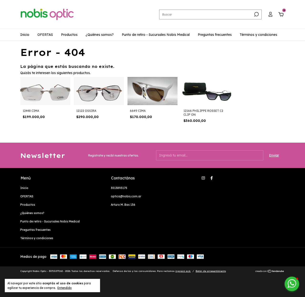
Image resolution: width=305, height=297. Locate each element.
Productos (69, 34)
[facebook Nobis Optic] (212, 178)
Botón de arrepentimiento (211, 271)
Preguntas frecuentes (215, 34)
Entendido (64, 288)
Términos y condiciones (258, 34)
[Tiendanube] (270, 272)
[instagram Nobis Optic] (203, 178)
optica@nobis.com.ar (126, 196)
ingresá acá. (183, 271)
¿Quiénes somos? (100, 34)
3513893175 (119, 188)
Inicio (24, 34)
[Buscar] (256, 14)
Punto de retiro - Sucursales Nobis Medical (156, 34)
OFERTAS (45, 34)
